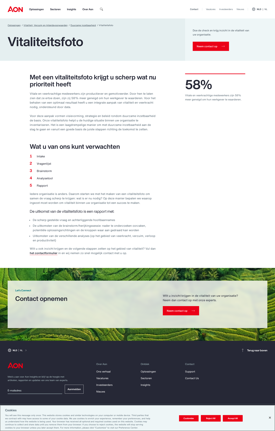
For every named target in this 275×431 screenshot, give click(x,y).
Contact (194, 9)
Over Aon (87, 9)
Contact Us (192, 378)
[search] (101, 9)
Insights (71, 9)
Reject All (210, 418)
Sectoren (55, 9)
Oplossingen (36, 9)
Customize (188, 418)
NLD (262, 9)
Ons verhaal (103, 371)
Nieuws (240, 9)
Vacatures (210, 9)
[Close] (269, 417)
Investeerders (226, 9)
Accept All (233, 418)
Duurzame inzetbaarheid (83, 25)
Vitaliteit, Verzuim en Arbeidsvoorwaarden (45, 25)
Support (190, 371)
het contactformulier (43, 253)
